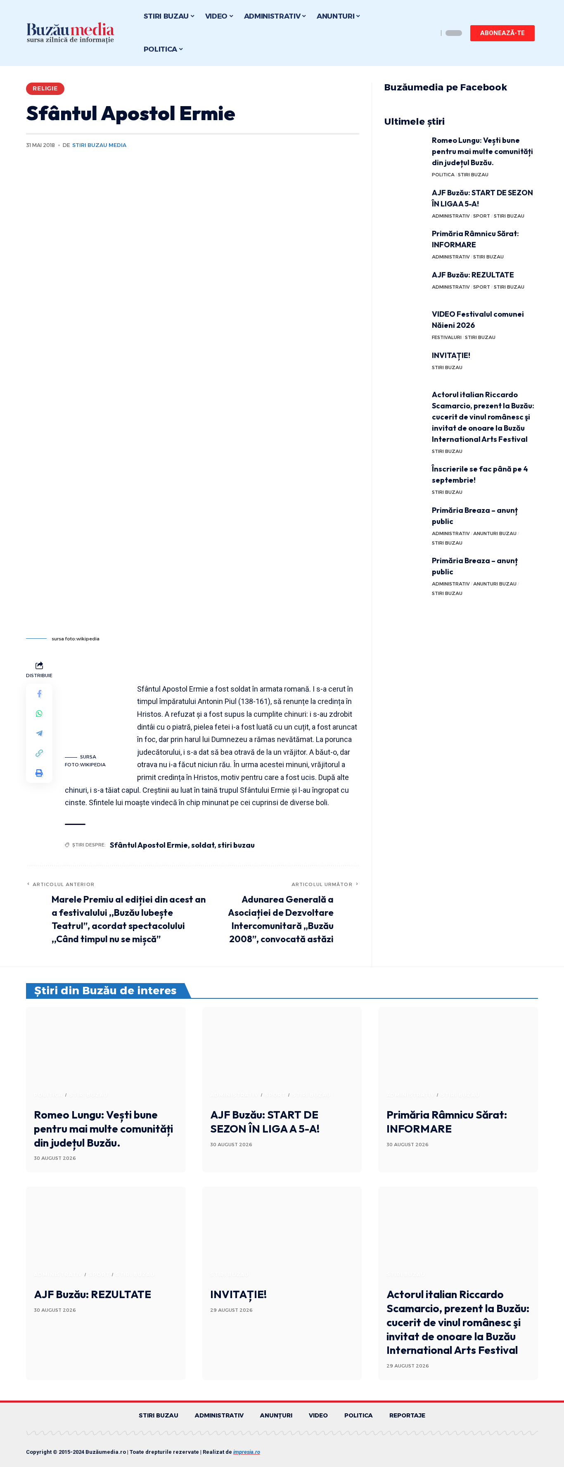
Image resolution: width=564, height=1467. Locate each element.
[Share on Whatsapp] (39, 713)
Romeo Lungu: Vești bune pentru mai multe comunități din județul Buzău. (482, 151)
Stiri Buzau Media (99, 145)
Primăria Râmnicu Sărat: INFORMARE (446, 1121)
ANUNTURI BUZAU (495, 533)
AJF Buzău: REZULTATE (473, 275)
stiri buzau (236, 845)
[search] (430, 33)
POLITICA (443, 175)
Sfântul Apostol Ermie (149, 845)
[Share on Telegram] (39, 733)
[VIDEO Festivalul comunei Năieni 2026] (405, 323)
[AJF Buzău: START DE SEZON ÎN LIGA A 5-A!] (405, 202)
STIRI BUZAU (473, 175)
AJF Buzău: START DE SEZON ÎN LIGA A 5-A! (265, 1121)
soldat (202, 845)
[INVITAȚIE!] (405, 365)
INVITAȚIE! (451, 355)
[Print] (39, 772)
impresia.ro (246, 1452)
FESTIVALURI (447, 337)
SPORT (481, 216)
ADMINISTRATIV (451, 216)
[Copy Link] (39, 753)
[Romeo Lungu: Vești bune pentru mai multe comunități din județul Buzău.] (405, 150)
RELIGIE (45, 88)
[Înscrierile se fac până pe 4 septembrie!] (405, 478)
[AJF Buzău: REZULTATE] (405, 284)
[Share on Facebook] (39, 693)
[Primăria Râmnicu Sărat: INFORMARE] (405, 243)
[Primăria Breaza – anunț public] (405, 520)
